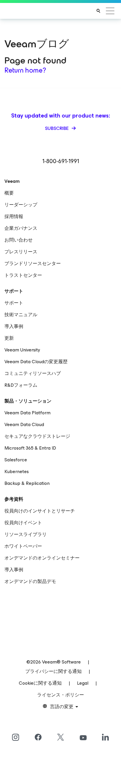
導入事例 (13, 326)
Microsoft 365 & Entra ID (30, 448)
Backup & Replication (27, 483)
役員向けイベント (23, 523)
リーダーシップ (20, 205)
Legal (82, 683)
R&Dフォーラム (20, 385)
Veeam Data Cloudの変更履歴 (36, 362)
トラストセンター (23, 275)
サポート (13, 303)
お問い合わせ (18, 240)
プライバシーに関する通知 (53, 671)
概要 (9, 193)
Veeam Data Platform (27, 413)
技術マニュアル (20, 315)
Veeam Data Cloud (24, 424)
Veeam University (22, 350)
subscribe (57, 128)
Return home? (25, 70)
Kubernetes (16, 471)
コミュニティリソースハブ (32, 373)
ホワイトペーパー (23, 546)
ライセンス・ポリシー (60, 695)
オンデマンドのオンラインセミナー (42, 558)
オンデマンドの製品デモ (30, 581)
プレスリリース (20, 252)
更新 (9, 338)
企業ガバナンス (20, 228)
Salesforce (15, 460)
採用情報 (13, 216)
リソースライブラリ (25, 534)
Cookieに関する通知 (40, 683)
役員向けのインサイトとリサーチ (39, 511)
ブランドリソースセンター (32, 263)
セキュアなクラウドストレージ (37, 436)
